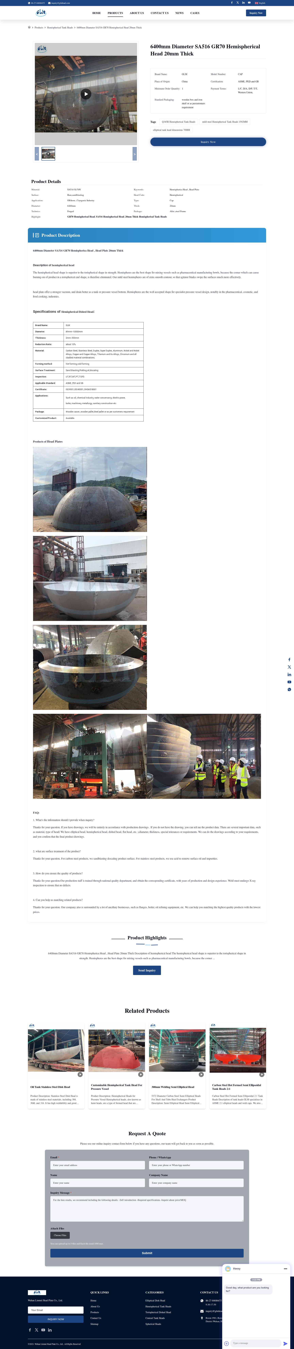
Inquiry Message (61, 1193)
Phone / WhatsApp (160, 1157)
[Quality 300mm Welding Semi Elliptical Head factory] (177, 1050)
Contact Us (160, 13)
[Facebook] (232, 3)
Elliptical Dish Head (155, 1300)
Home (96, 13)
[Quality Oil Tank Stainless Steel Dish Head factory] (56, 1050)
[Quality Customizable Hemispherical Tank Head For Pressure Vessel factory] (116, 1050)
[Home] (29, 27)
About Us (137, 13)
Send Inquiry (147, 970)
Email (54, 1157)
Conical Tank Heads (155, 1318)
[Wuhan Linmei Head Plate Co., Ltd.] (41, 12)
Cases (194, 13)
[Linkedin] (243, 3)
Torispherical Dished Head (158, 1312)
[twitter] (37, 1330)
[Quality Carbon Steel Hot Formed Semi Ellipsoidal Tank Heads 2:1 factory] (238, 1050)
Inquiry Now (256, 13)
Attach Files (57, 1228)
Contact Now (56, 1103)
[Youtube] (249, 3)
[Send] (285, 1343)
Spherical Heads (153, 1324)
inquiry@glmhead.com (60, 3)
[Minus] (285, 1269)
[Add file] (226, 1343)
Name (53, 1175)
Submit (147, 1253)
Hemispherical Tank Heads (60, 27)
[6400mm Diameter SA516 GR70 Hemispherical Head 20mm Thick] (86, 94)
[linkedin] (50, 1330)
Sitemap (94, 1324)
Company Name (158, 1175)
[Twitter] (237, 3)
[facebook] (30, 1330)
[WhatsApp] (289, 689)
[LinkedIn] (289, 674)
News (179, 13)
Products (115, 13)
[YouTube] (289, 682)
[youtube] (43, 1330)
